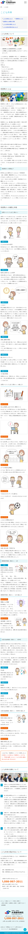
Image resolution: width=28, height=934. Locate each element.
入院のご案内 (4, 903)
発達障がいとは (19, 18)
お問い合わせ (18, 927)
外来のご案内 (16, 901)
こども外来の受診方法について (10, 27)
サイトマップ (4, 929)
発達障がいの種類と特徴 (9, 21)
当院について (8, 901)
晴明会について (10, 927)
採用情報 (3, 905)
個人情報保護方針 (13, 929)
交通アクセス (21, 903)
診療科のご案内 (13, 903)
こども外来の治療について (9, 24)
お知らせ (3, 927)
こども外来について (8, 18)
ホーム (2, 901)
